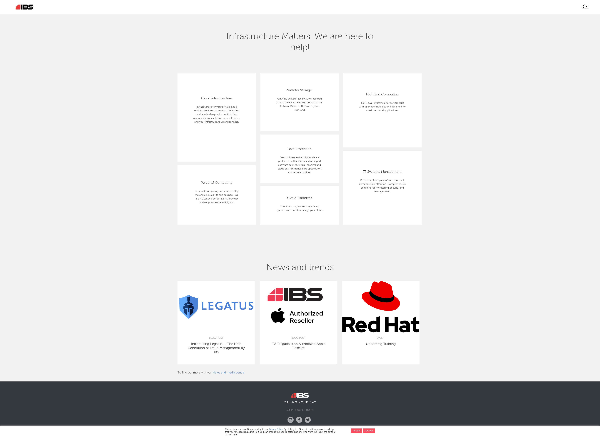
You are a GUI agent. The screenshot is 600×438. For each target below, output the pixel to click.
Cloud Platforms (299, 198)
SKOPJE (299, 410)
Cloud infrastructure (216, 98)
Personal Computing (216, 182)
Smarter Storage (299, 90)
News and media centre (228, 372)
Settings (368, 431)
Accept (357, 431)
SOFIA (289, 410)
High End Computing (382, 94)
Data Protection (300, 149)
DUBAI (310, 410)
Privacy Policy (276, 429)
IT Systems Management (382, 172)
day (313, 402)
